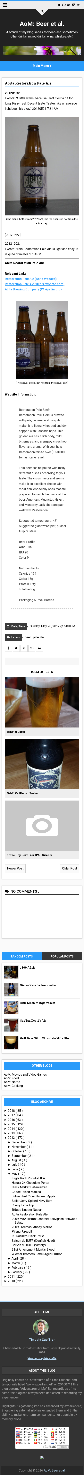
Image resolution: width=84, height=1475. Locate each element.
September (20, 1156)
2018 (12, 1111)
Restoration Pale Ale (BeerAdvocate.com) (34, 284)
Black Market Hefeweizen (29, 1187)
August (17, 1160)
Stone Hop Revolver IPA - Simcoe (29, 855)
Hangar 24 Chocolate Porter (30, 1183)
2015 (12, 1124)
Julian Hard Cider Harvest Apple (33, 1196)
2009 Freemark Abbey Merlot (32, 1227)
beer (28, 637)
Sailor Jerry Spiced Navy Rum (32, 1201)
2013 (12, 1133)
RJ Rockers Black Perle (28, 1236)
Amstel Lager (16, 732)
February (18, 1267)
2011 (12, 1276)
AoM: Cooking (13, 1086)
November (19, 1147)
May (15, 1174)
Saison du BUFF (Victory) (29, 1245)
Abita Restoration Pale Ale (28, 83)
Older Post (69, 868)
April (15, 1258)
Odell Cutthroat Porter (22, 793)
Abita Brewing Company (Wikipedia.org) (33, 289)
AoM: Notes (12, 1082)
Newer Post (15, 868)
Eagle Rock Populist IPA (28, 1178)
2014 (12, 1129)
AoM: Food (11, 1078)
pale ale (38, 637)
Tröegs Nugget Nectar (27, 1210)
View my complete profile (42, 1358)
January (17, 1272)
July (15, 1165)
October (17, 1151)
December (19, 1142)
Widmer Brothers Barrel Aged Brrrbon (37, 1254)
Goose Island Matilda (26, 1192)
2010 (12, 1281)
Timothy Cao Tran (42, 1340)
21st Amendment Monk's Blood (33, 1249)
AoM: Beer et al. (42, 23)
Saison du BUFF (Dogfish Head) (33, 1240)
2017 (12, 1115)
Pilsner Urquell (22, 1231)
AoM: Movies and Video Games (25, 1074)
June (15, 1169)
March (16, 1263)
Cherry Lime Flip (23, 1205)
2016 (12, 1120)
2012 (12, 1138)
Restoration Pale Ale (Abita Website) (31, 279)
